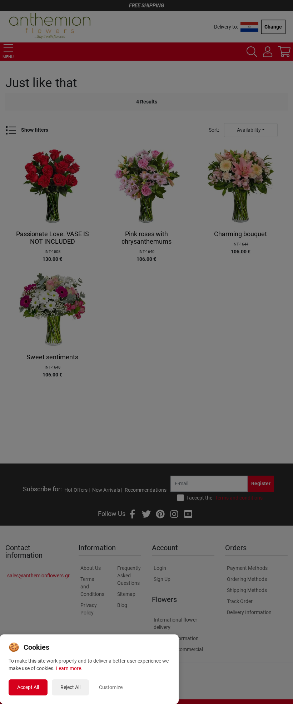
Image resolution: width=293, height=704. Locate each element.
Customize (111, 687)
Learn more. (69, 668)
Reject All (70, 687)
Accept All (28, 687)
